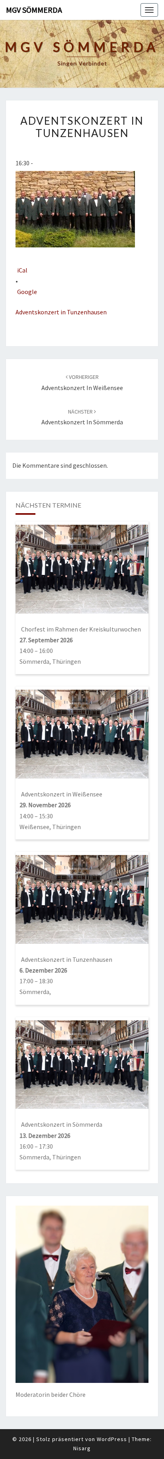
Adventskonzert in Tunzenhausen (61, 312)
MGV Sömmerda (34, 10)
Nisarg (82, 1448)
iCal (22, 270)
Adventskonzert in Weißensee (61, 794)
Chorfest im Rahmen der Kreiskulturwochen (81, 629)
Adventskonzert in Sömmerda (61, 1124)
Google (27, 292)
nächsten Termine (48, 505)
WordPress (112, 1439)
